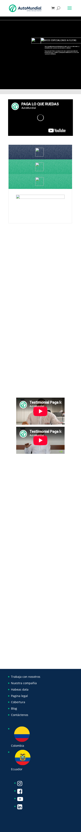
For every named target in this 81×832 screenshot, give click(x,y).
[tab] (40, 152)
